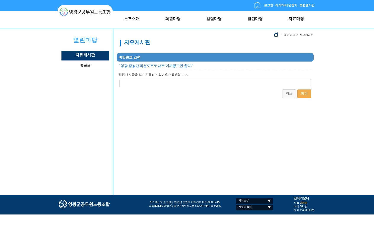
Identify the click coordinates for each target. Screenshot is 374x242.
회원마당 (173, 18)
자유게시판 (85, 55)
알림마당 (214, 18)
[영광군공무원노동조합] (85, 6)
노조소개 (132, 18)
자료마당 (296, 18)
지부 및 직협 (245, 206)
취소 (289, 93)
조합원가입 (307, 5)
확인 (304, 93)
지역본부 (244, 200)
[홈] (257, 3)
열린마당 (255, 18)
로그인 (268, 5)
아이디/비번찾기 (286, 5)
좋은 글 (85, 65)
